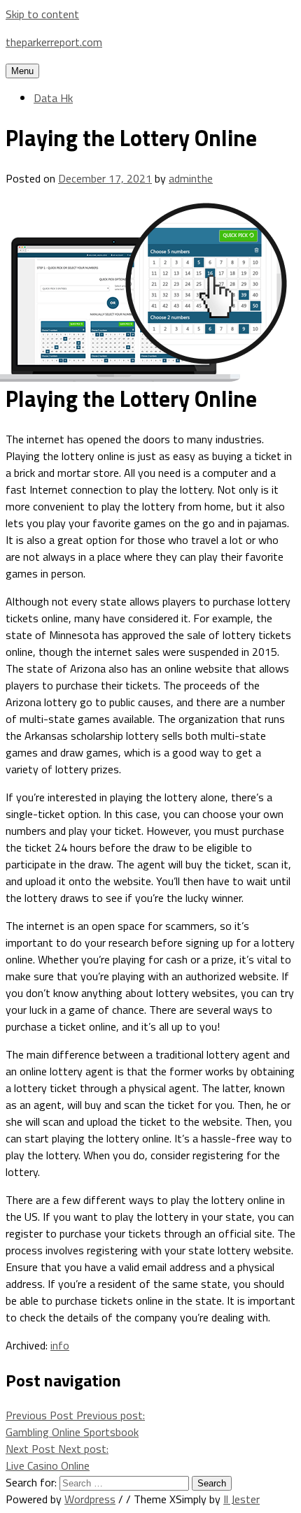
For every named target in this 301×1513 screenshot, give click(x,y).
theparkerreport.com (54, 42)
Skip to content (42, 14)
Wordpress (89, 1499)
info (59, 1345)
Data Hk (53, 97)
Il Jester (241, 1499)
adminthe (191, 178)
